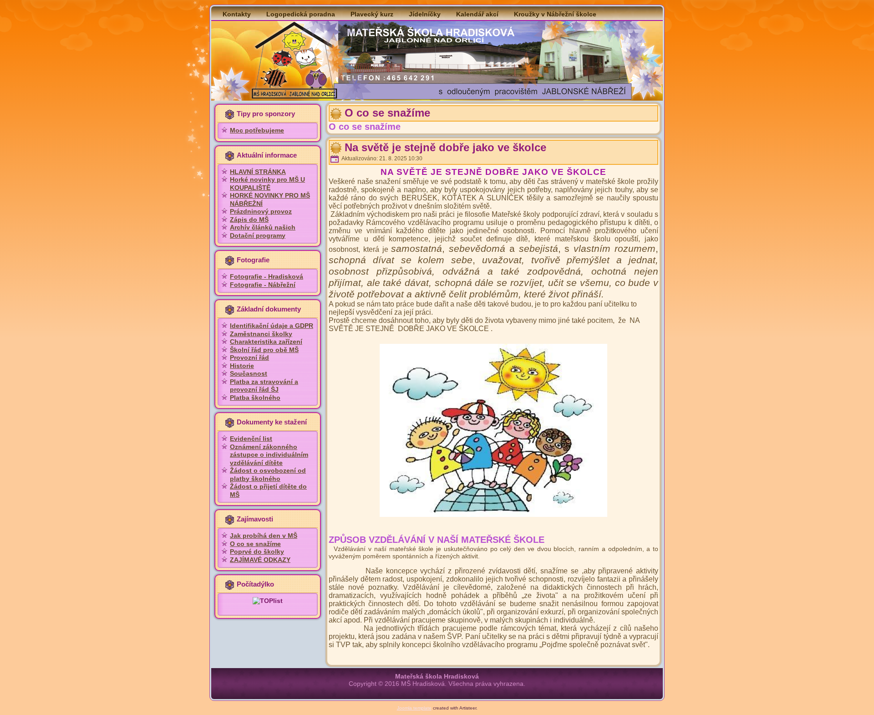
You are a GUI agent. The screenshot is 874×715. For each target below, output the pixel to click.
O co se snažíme (255, 543)
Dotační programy (257, 235)
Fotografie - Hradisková (266, 276)
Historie (242, 365)
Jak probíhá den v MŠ (263, 535)
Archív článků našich (262, 227)
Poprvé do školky (257, 551)
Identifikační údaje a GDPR (271, 325)
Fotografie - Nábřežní (262, 284)
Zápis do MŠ (249, 219)
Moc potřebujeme (257, 130)
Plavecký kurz (372, 14)
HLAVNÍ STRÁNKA (258, 171)
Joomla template (414, 707)
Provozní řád (249, 357)
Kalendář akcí (477, 14)
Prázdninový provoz (261, 211)
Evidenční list (251, 438)
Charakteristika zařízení (266, 341)
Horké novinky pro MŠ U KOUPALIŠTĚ (267, 183)
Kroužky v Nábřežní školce (555, 14)
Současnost (248, 373)
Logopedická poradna (300, 14)
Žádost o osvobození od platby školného (268, 474)
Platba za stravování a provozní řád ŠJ (264, 385)
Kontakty (237, 14)
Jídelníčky (425, 14)
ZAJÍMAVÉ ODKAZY (260, 559)
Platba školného (255, 397)
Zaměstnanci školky (261, 333)
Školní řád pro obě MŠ (264, 349)
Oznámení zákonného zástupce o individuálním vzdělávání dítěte (269, 454)
